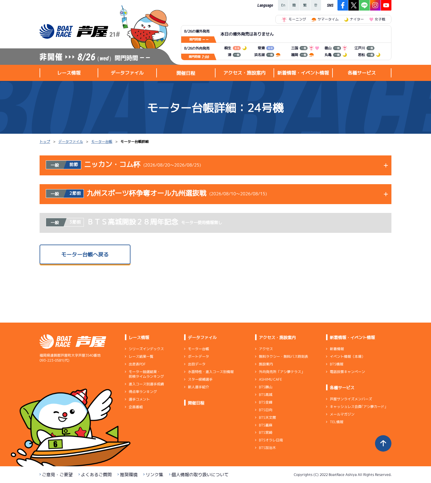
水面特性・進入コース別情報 (211, 371)
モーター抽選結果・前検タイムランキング (146, 374)
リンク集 (154, 475)
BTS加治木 (267, 447)
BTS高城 (265, 394)
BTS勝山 (265, 386)
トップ (45, 141)
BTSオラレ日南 (271, 440)
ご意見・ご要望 (57, 475)
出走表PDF (137, 364)
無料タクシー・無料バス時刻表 (283, 356)
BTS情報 (336, 364)
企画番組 (136, 406)
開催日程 (186, 73)
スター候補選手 (200, 379)
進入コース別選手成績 (146, 384)
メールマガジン (342, 414)
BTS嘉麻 (265, 424)
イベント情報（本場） (347, 356)
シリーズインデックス (146, 348)
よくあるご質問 (96, 475)
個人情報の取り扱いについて (200, 475)
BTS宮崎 (265, 432)
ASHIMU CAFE (270, 379)
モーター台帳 (101, 141)
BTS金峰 (265, 402)
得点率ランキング (143, 391)
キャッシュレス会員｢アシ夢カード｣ (358, 406)
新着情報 (337, 348)
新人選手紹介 (198, 386)
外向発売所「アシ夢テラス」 (282, 371)
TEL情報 (336, 421)
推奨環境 (129, 475)
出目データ (197, 364)
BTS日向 (265, 409)
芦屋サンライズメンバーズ (351, 398)
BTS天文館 (267, 417)
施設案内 (266, 364)
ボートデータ (198, 356)
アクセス (266, 348)
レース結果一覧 (141, 356)
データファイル (70, 141)
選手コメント (139, 399)
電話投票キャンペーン (347, 371)
